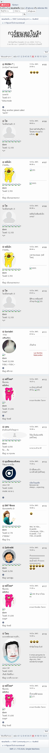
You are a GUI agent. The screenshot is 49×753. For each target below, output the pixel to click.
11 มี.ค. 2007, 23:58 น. (34, 65)
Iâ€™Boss (10, 505)
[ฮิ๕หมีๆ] (3, 415)
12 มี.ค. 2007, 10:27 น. (34, 380)
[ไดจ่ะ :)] (3, 107)
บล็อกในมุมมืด (35, 483)
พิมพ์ (46, 52)
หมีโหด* (9, 379)
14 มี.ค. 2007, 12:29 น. (34, 634)
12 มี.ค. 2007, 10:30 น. (34, 428)
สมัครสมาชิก (42, 8)
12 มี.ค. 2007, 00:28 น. (34, 163)
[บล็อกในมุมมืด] (3, 497)
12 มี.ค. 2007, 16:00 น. (34, 506)
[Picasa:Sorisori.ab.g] (3, 368)
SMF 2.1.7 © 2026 (17, 749)
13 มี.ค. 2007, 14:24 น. (34, 548)
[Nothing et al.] (3, 574)
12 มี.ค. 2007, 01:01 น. (34, 291)
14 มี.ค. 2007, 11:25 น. (34, 587)
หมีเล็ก (8, 161)
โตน (7, 633)
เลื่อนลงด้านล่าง (6, 57)
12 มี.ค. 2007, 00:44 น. (34, 248)
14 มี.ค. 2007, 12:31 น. (34, 687)
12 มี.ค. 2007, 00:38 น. (34, 207)
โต (6, 120)
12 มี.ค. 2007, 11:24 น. (34, 462)
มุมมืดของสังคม (12, 461)
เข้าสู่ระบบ (29, 8)
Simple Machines (32, 749)
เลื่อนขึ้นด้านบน (6, 736)
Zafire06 (9, 547)
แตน (7, 426)
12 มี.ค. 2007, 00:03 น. (34, 122)
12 (43, 56)
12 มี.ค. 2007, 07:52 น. (34, 333)
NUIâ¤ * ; (10, 64)
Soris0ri (9, 331)
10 (38, 56)
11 (41, 56)
